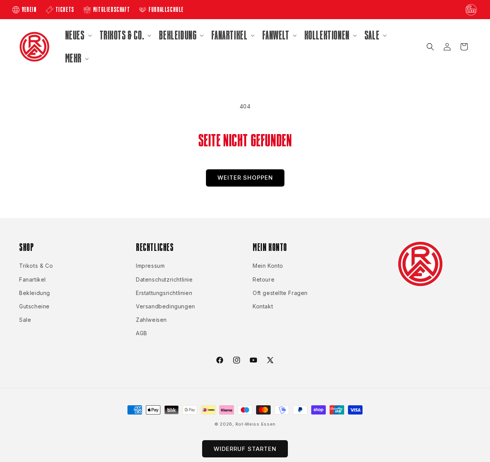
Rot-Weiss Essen (255, 424)
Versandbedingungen (165, 306)
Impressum (150, 265)
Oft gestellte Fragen (280, 293)
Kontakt (263, 306)
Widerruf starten (245, 448)
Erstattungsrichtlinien (164, 293)
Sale (25, 319)
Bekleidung (34, 293)
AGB (141, 333)
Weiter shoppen (245, 177)
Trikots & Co (36, 265)
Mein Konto (268, 265)
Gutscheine (34, 306)
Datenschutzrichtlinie (164, 279)
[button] (77, 35)
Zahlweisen (151, 319)
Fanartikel (32, 279)
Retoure (263, 279)
